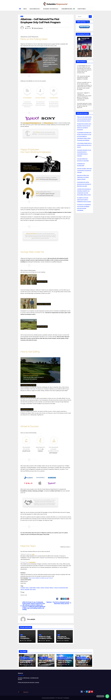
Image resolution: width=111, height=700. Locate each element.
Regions (51, 587)
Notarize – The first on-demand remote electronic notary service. (58, 602)
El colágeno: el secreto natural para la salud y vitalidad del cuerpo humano (84, 199)
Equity (27, 587)
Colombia (22, 657)
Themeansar (66, 697)
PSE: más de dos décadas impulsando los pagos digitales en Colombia (83, 78)
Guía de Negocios (35, 8)
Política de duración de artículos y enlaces (28, 682)
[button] (92, 9)
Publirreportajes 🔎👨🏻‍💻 (68, 8)
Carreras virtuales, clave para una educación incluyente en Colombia (84, 170)
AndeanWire (21, 675)
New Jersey (33, 589)
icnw (22, 16)
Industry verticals (44, 587)
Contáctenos (81, 8)
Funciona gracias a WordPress (48, 697)
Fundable (22, 587)
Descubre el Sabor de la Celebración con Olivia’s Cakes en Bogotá (83, 177)
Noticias (27, 657)
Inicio (25, 8)
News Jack (60, 697)
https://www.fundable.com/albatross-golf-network (40, 578)
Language (26, 589)
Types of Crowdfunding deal (61, 587)
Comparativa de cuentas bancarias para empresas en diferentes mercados (84, 184)
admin (28, 26)
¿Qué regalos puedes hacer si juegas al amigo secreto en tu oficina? (84, 145)
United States (32, 587)
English (38, 587)
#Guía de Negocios (38, 28)
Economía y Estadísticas (50, 8)
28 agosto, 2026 (25, 664)
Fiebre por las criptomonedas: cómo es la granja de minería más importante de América (84, 118)
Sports (22, 589)
